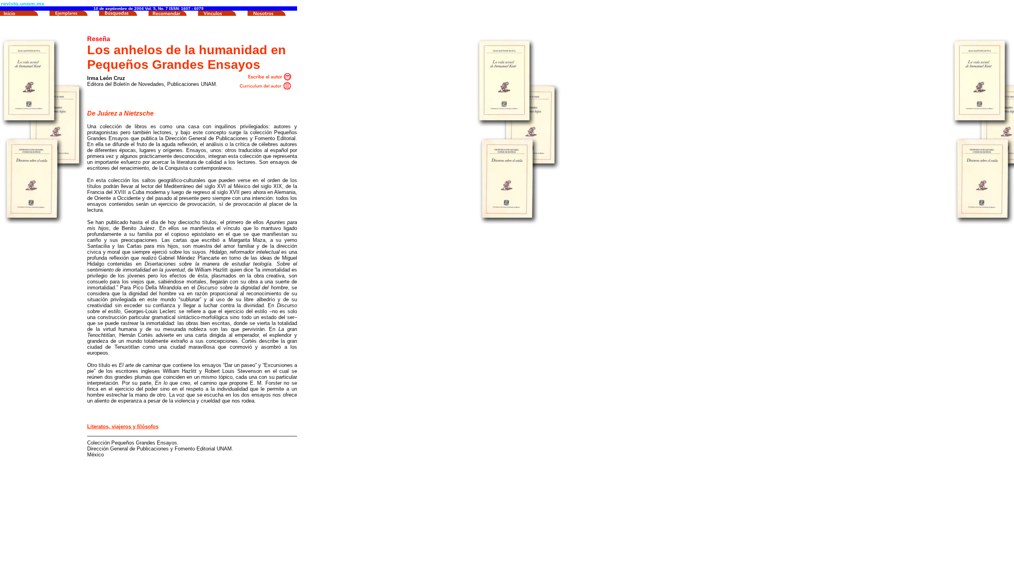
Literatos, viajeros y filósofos (122, 426)
